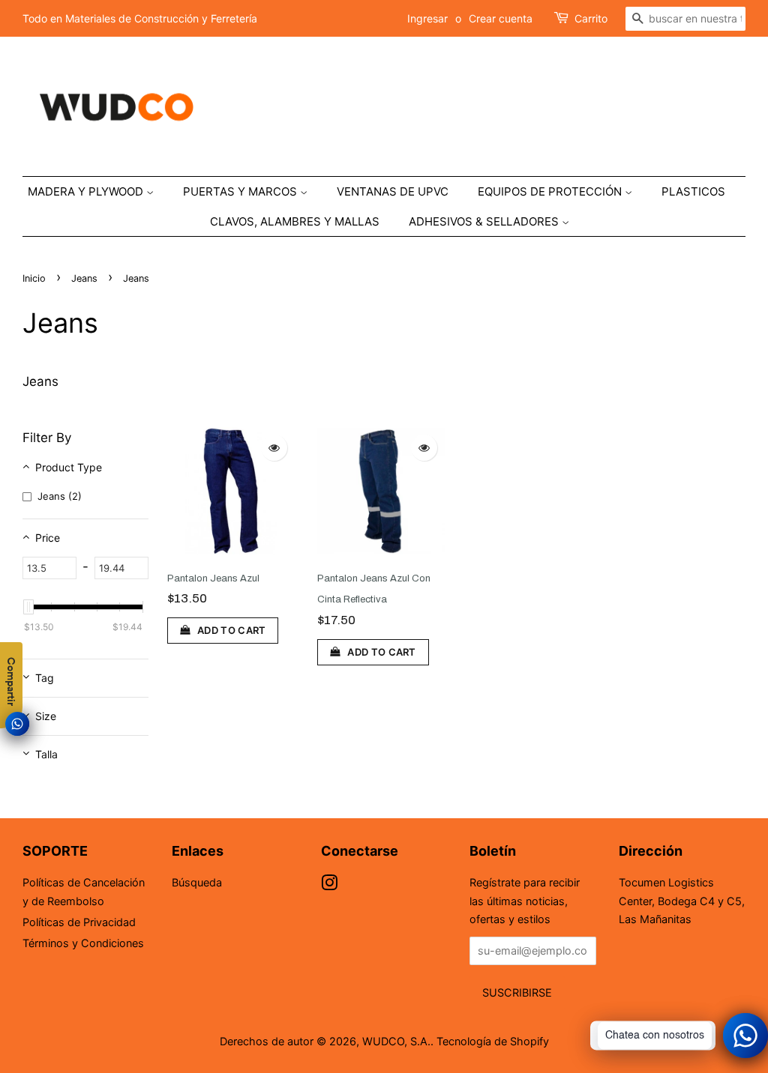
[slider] (28, 606)
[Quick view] (274, 448)
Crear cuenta (500, 18)
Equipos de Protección (551, 191)
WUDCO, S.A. (396, 1041)
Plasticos (693, 191)
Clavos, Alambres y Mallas (295, 221)
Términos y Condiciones (83, 943)
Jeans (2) (60, 496)
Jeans (84, 278)
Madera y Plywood (87, 191)
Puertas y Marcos (241, 191)
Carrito (591, 18)
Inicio (34, 278)
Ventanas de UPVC (392, 191)
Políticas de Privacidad (79, 922)
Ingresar (427, 18)
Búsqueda (197, 882)
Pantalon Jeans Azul (213, 578)
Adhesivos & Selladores (485, 221)
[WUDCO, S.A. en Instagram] (329, 885)
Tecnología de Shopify (492, 1041)
